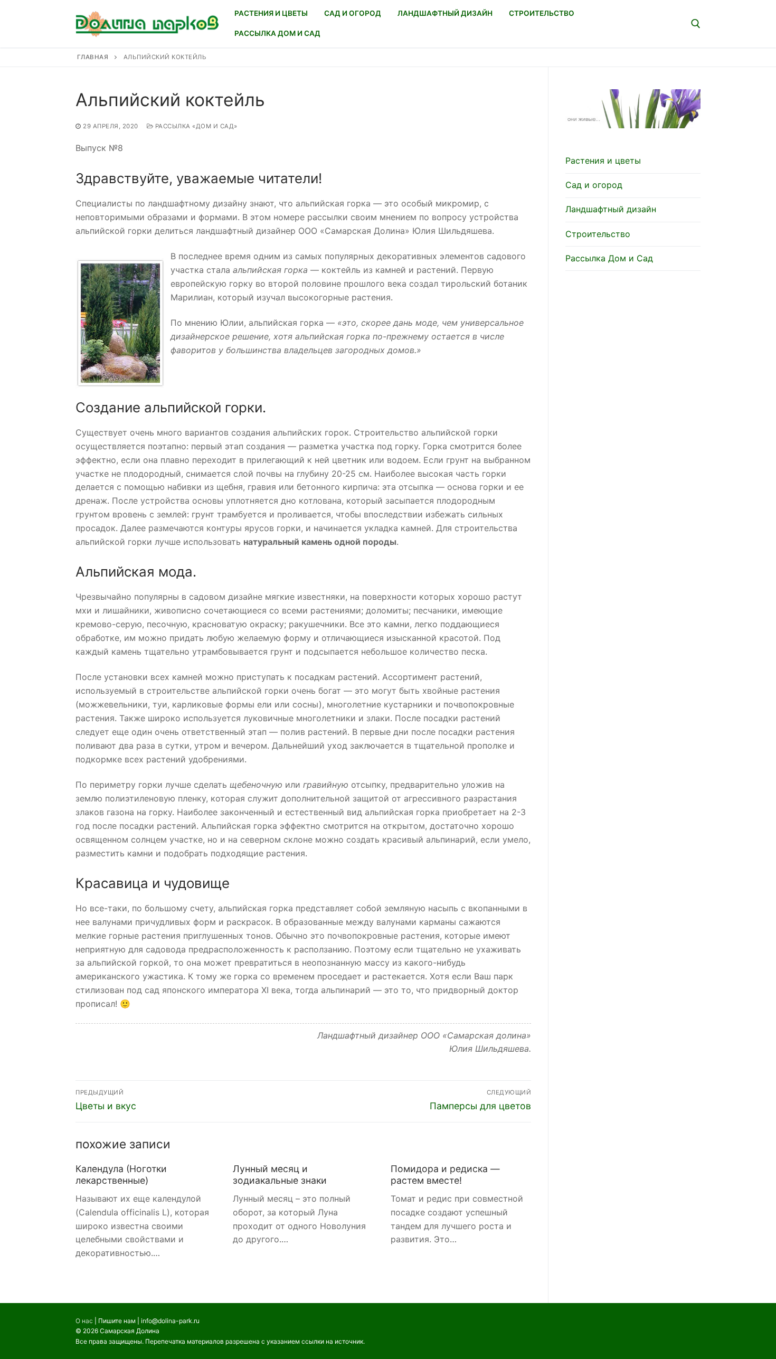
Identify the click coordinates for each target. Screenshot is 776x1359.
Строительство (597, 234)
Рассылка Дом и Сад (609, 258)
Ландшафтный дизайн (610, 209)
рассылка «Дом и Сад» (195, 126)
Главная (93, 57)
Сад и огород (593, 185)
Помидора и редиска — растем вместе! (445, 1174)
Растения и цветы (603, 160)
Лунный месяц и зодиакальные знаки (280, 1174)
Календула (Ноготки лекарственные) (121, 1174)
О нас (84, 1321)
